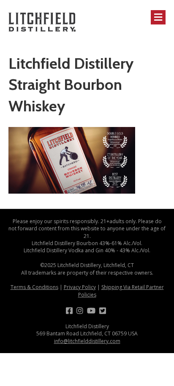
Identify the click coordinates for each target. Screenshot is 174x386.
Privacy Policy (80, 287)
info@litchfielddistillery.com (87, 341)
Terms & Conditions (34, 287)
